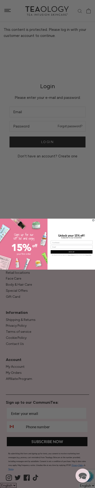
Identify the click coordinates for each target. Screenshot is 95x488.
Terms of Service (71, 254)
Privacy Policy (88, 254)
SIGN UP (72, 252)
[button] (83, 476)
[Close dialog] (93, 220)
